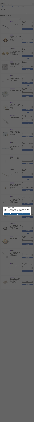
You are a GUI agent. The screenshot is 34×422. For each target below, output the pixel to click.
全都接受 (10, 213)
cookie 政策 (16, 210)
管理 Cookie (24, 213)
